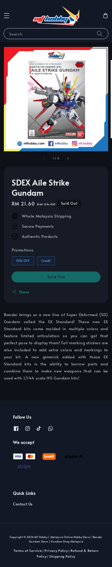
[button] (6, 15)
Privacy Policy (56, 550)
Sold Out (56, 276)
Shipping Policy (62, 556)
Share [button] (24, 291)
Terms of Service (28, 550)
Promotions (23, 249)
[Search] (99, 33)
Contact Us (23, 504)
